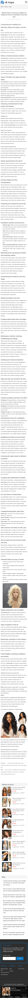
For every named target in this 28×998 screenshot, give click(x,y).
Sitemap (11, 971)
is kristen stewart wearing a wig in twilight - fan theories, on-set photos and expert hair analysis (14, 883)
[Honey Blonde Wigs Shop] (7, 3)
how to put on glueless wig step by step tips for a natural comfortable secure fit (14, 933)
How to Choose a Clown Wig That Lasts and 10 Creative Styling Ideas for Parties (14, 890)
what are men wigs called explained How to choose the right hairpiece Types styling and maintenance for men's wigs (14, 918)
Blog (10, 6)
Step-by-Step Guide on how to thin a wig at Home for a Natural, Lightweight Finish (14, 895)
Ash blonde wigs (4, 974)
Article (6, 6)
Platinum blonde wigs (4, 969)
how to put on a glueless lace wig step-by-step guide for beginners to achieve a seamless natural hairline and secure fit (13, 772)
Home (2, 6)
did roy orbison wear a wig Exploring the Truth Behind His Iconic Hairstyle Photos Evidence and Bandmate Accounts (14, 902)
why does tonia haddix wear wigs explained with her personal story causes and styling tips (13, 765)
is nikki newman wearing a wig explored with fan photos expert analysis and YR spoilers (14, 926)
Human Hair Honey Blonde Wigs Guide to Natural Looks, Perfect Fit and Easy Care (14, 910)
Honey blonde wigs (5, 972)
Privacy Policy (21, 968)
